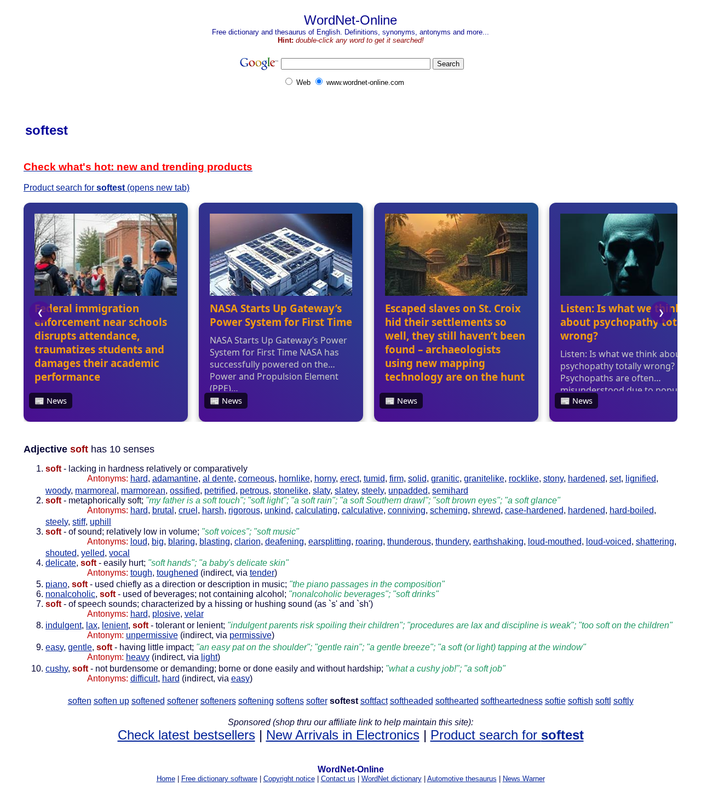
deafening (284, 541)
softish (580, 701)
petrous (254, 490)
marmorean (143, 490)
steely (372, 490)
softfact (374, 701)
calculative (362, 510)
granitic (445, 478)
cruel (188, 510)
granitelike (484, 478)
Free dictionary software (219, 779)
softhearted (457, 701)
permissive (250, 635)
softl (603, 701)
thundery (452, 541)
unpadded (408, 490)
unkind (278, 510)
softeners (218, 701)
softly (623, 701)
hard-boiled (632, 510)
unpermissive (152, 635)
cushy (56, 668)
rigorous (244, 510)
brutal (163, 510)
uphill (100, 521)
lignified (640, 478)
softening (256, 701)
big (158, 541)
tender (262, 572)
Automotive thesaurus (462, 779)
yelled (93, 553)
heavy (138, 657)
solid (417, 478)
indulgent (63, 625)
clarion (247, 541)
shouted (61, 553)
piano (56, 584)
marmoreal (96, 490)
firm (396, 478)
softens (290, 701)
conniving (407, 510)
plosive (166, 613)
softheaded (411, 701)
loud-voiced (608, 541)
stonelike (290, 490)
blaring (181, 541)
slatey (346, 490)
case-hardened (534, 510)
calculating (316, 510)
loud (138, 541)
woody (58, 490)
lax (91, 625)
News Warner (524, 779)
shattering (655, 541)
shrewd (486, 510)
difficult (144, 678)
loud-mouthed (555, 541)
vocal (119, 553)
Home (166, 779)
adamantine (175, 478)
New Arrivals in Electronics (343, 734)
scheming (449, 510)
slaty (321, 490)
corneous (256, 478)
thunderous (409, 541)
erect (349, 478)
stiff (78, 521)
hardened (586, 478)
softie (555, 701)
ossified (185, 490)
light (209, 657)
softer (316, 701)
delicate (60, 562)
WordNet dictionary (391, 779)
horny (325, 478)
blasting (214, 541)
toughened (177, 572)
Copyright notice (289, 779)
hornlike (294, 478)
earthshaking (498, 541)
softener (182, 701)
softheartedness (512, 701)
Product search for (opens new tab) (106, 187)
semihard (450, 490)
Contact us (338, 779)
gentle (80, 647)
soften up (111, 701)
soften (79, 701)
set (615, 478)
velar (194, 613)
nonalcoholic (70, 594)
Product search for (507, 734)
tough (141, 572)
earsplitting (329, 541)
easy (54, 647)
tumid (374, 478)
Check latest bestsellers (186, 734)
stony (553, 478)
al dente (218, 478)
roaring (369, 541)
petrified (219, 490)
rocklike (524, 478)
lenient (115, 625)
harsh (213, 510)
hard (139, 478)
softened (148, 701)
